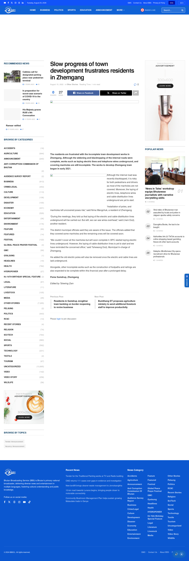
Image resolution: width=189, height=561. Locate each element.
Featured (9, 234)
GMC (130, 3)
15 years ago (13, 129)
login (59, 318)
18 (38, 103)
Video (7, 371)
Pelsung (8, 308)
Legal (7, 281)
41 (39, 119)
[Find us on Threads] (19, 3)
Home (33, 10)
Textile (8, 355)
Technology (10, 350)
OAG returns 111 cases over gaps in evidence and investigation (93, 480)
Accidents (9, 148)
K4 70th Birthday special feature (22, 276)
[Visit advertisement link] (24, 407)
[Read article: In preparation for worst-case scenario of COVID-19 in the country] (12, 95)
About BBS (147, 3)
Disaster (9, 202)
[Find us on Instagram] (15, 3)
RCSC (6, 318)
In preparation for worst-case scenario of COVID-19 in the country (32, 95)
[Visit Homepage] (10, 10)
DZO (182, 3)
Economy (9, 208)
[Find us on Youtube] (5, 3)
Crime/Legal (10, 186)
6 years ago (29, 103)
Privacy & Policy (159, 3)
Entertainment (12, 218)
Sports (72, 10)
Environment (11, 223)
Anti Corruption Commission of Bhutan (21, 166)
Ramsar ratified (13, 125)
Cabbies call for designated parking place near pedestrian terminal (33, 76)
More (120, 10)
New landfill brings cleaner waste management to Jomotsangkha (94, 485)
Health (8, 266)
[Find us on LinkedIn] (23, 3)
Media (7, 297)
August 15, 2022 (56, 84)
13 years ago (29, 119)
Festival (8, 239)
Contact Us (137, 3)
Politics (58, 10)
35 (38, 84)
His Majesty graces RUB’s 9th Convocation (32, 112)
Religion (8, 329)
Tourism (8, 361)
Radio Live (150, 10)
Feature (8, 229)
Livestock (9, 292)
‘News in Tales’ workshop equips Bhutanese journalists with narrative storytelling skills (159, 193)
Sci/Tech (8, 334)
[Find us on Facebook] (8, 3)
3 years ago (29, 84)
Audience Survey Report (17, 176)
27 (23, 129)
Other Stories (72, 84)
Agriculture (11, 153)
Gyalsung (9, 255)
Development (11, 197)
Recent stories (12, 324)
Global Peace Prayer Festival (20, 244)
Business (45, 10)
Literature (10, 287)
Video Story (10, 377)
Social (7, 340)
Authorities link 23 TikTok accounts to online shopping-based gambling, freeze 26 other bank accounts (168, 239)
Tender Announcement (14, 441)
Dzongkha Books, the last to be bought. (166, 225)
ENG (172, 3)
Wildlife (8, 382)
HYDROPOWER (11, 271)
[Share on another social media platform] (136, 93)
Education (85, 10)
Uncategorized (12, 366)
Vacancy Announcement (14, 446)
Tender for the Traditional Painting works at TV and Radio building (94, 476)
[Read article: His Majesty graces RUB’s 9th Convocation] (12, 114)
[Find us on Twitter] (12, 3)
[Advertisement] (94, 35)
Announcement (104, 10)
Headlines (9, 260)
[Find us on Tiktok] (29, 502)
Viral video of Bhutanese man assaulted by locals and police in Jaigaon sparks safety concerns (166, 212)
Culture (8, 192)
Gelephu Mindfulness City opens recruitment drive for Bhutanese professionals (167, 254)
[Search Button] (182, 10)
